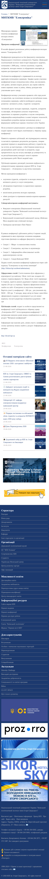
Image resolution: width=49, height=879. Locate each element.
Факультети (5, 530)
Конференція (6, 346)
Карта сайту (10, 819)
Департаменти (6, 522)
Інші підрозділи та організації (12, 538)
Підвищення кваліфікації (10, 592)
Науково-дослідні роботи (10, 616)
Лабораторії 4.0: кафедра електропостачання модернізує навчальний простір (14, 403)
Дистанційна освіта (8, 580)
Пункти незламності (11, 852)
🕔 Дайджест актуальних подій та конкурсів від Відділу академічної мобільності (16, 390)
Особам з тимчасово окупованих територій (17, 646)
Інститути (5, 526)
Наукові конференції (9, 612)
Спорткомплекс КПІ (8, 554)
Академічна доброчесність (11, 678)
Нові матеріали (22, 819)
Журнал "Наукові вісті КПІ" (11, 628)
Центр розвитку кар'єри (10, 566)
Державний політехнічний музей (14, 546)
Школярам (5, 639)
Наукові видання (7, 608)
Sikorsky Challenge (8, 670)
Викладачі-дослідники (9, 674)
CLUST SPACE (7, 690)
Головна (4, 14)
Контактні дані (6, 816)
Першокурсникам (8, 650)
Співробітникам (7, 662)
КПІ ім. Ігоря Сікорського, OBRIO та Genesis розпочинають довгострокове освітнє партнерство (17, 376)
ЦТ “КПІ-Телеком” (8, 550)
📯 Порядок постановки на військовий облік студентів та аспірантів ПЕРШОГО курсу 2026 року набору (18, 416)
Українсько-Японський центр (12, 562)
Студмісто (5, 558)
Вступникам (6, 642)
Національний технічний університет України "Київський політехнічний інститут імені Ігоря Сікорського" (22, 4)
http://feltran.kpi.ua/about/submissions (15, 268)
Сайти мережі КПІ (8, 604)
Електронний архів (8, 620)
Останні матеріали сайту (17, 356)
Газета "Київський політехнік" (12, 624)
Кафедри (4, 534)
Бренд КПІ (38, 816)
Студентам (5, 654)
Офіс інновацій (7, 570)
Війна (3, 686)
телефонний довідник (39, 833)
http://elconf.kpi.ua (8, 336)
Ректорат (4, 514)
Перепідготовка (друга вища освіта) (15, 588)
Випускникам (6, 658)
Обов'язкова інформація (23, 816)
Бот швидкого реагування (18, 841)
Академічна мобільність (10, 584)
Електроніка (18, 346)
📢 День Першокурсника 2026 (14, 426)
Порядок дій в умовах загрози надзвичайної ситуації (24, 850)
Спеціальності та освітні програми (14, 682)
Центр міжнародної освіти (11, 596)
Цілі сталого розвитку (9, 694)
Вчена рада (5, 518)
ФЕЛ (3, 343)
